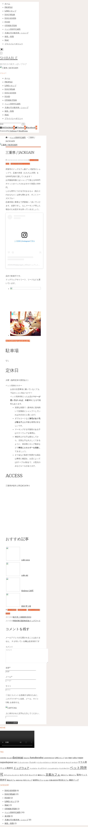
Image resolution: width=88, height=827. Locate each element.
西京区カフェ (63, 780)
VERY (15, 762)
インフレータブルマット (44, 762)
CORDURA (3, 758)
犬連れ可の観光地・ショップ (20, 164)
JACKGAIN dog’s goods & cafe (17, 341)
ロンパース (33, 775)
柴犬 (21, 780)
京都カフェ (53, 774)
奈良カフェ (72, 775)
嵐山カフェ (11, 780)
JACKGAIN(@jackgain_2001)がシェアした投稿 (25, 265)
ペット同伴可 (11, 610)
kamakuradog (37, 757)
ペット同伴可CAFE (18, 137)
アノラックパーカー (23, 762)
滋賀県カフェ (38, 780)
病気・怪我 (9, 823)
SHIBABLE (9, 58)
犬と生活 (45, 780)
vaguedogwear (6, 762)
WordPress (23, 131)
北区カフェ (64, 775)
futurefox (27, 758)
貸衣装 (8, 613)
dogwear (17, 757)
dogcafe (9, 758)
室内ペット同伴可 (34, 610)
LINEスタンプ (59, 758)
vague (80, 758)
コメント (9, 647)
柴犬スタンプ (27, 780)
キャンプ (68, 762)
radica (74, 758)
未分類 (7, 816)
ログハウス (24, 775)
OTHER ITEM (11, 809)
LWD (66, 758)
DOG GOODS (10, 790)
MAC (7, 805)
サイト (8, 686)
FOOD (7, 798)
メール (9, 677)
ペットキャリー (64, 768)
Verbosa (13, 131)
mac (70, 758)
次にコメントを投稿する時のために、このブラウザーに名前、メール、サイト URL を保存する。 (22, 699)
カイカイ (54, 762)
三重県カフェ (22, 610)
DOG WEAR (10, 794)
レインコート (14, 775)
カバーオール (61, 762)
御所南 (18, 780)
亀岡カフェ (41, 775)
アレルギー (33, 762)
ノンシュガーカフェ (53, 768)
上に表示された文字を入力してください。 (23, 713)
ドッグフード (42, 768)
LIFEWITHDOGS (49, 758)
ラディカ (7, 775)
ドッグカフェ (33, 768)
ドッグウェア (21, 767)
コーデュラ (74, 762)
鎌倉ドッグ (74, 780)
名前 (8, 668)
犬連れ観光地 (53, 780)
